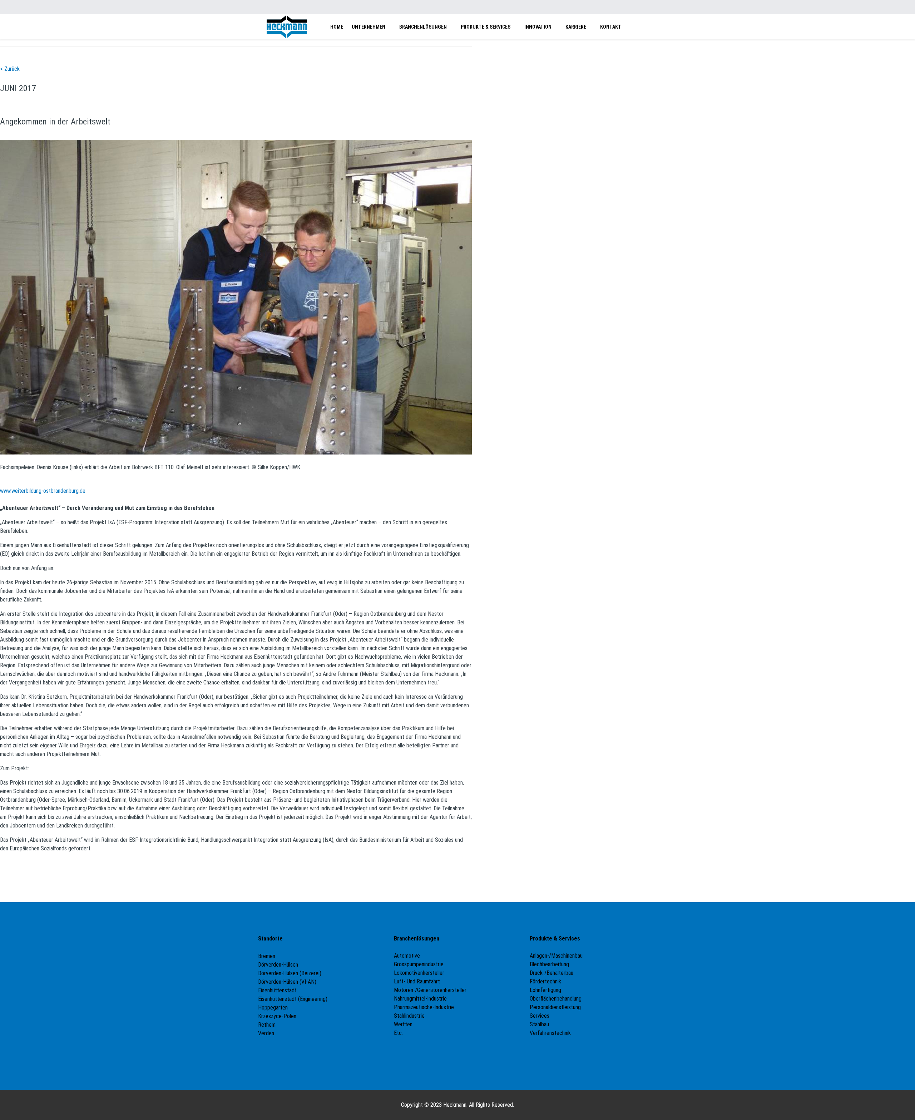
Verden (266, 1033)
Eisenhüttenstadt (277, 990)
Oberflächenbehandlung (556, 998)
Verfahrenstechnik (550, 1033)
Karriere (575, 27)
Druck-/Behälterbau (551, 972)
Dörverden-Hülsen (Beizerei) (289, 973)
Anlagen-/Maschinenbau (556, 955)
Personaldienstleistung (555, 1007)
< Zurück (10, 68)
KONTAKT (610, 27)
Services (539, 1015)
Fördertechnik (545, 981)
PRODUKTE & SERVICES (485, 27)
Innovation (538, 27)
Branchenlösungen (423, 27)
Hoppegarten (273, 1007)
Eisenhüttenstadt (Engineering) (292, 999)
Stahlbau (539, 1024)
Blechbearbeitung (549, 964)
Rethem (267, 1024)
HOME (336, 27)
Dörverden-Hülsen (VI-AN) (287, 981)
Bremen (267, 956)
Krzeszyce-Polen (277, 1016)
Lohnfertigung (545, 990)
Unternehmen (368, 27)
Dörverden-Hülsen (278, 964)
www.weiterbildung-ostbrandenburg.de (42, 490)
